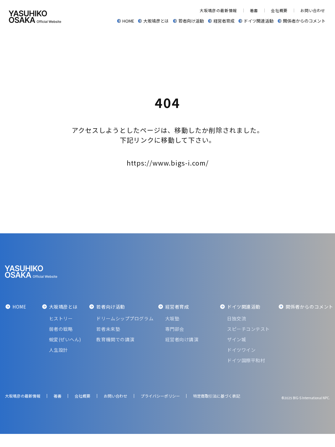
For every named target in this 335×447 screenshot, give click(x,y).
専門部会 (174, 329)
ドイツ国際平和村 (246, 360)
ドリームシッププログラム (124, 318)
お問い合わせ (312, 10)
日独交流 (236, 318)
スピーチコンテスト (248, 329)
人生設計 (58, 350)
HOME (128, 21)
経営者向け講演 (182, 339)
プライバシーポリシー (160, 396)
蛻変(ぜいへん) (65, 339)
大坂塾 (172, 318)
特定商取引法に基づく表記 (216, 396)
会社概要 (279, 10)
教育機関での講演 (115, 339)
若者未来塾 (108, 329)
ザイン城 (236, 339)
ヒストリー (61, 318)
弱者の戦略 (61, 329)
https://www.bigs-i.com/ (168, 163)
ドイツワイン (241, 350)
